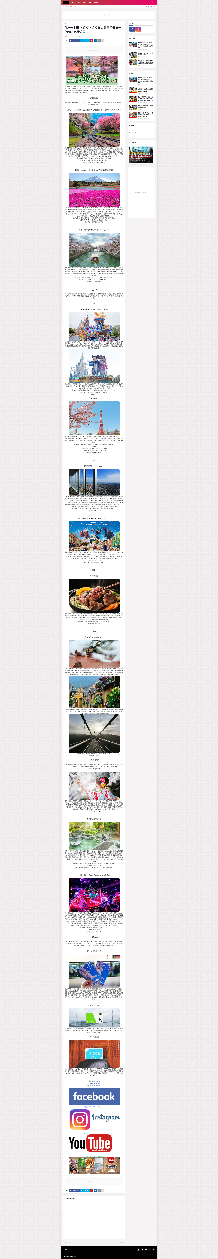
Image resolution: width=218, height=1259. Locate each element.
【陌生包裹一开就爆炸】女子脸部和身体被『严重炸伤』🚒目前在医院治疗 (145, 114)
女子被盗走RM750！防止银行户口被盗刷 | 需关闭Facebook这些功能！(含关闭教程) (145, 45)
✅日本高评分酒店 (94, 1081)
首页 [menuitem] (73, 2)
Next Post (121, 1242)
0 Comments (85, 36)
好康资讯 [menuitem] (96, 2)
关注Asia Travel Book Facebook (94, 1107)
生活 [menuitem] (78, 2)
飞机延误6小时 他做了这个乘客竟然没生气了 (145, 54)
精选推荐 (65, 7)
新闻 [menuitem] (84, 2)
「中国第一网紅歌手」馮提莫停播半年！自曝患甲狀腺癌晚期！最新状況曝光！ (145, 89)
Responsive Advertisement (109, 15)
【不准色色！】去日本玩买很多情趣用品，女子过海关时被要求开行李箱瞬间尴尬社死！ (145, 61)
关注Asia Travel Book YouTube (93, 1156)
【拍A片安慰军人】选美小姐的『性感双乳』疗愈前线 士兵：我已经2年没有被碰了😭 (145, 98)
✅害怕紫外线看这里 (94, 1083)
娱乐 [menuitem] (90, 2)
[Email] (99, 40)
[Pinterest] (91, 40)
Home (66, 23)
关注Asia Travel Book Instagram (93, 1133)
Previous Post (67, 1242)
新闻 (71, 7)
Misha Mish (73, 1256)
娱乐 (76, 7)
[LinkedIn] (95, 40)
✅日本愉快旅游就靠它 (94, 1085)
